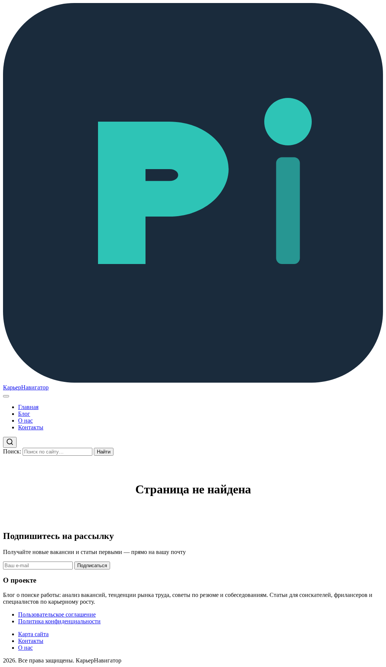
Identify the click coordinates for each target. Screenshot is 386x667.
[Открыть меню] (6, 396)
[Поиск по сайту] (10, 442)
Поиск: (12, 451)
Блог (24, 414)
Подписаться (92, 565)
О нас (25, 420)
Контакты (30, 427)
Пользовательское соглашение (57, 614)
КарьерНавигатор (26, 387)
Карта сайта (33, 634)
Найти (103, 452)
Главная (28, 407)
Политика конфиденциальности (59, 621)
